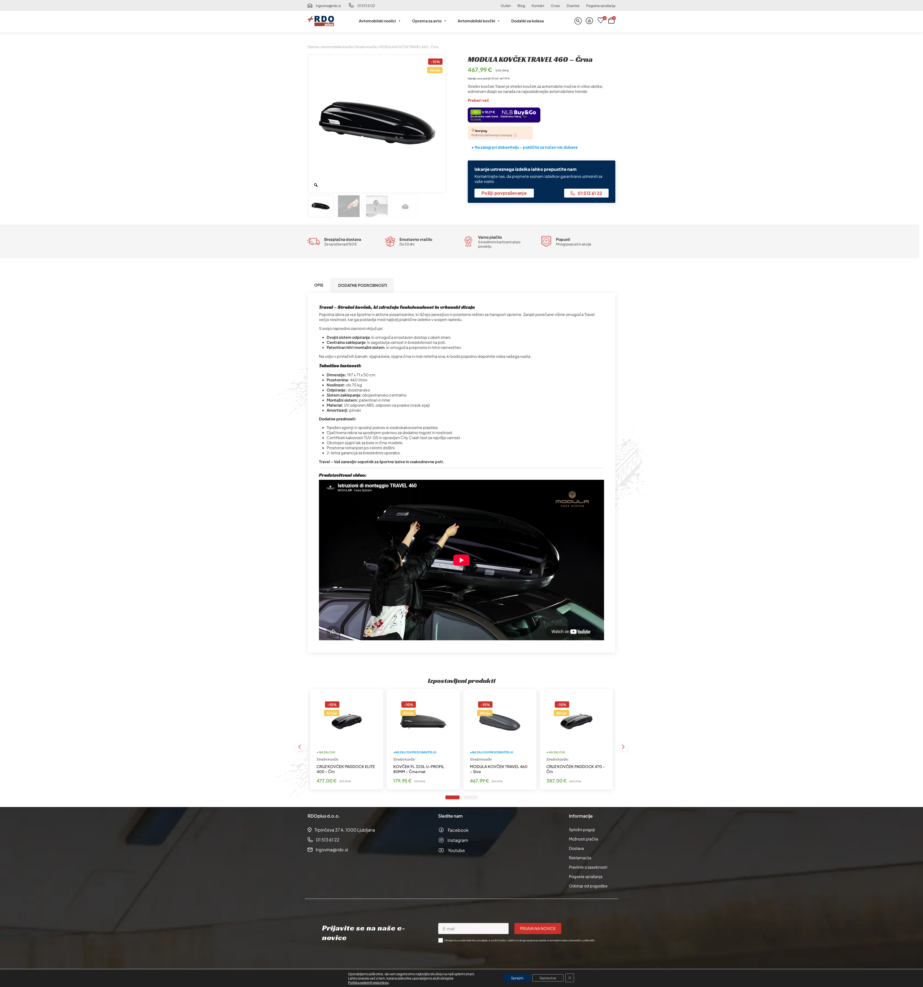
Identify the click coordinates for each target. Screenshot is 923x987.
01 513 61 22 (366, 5)
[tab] (319, 285)
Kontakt (538, 5)
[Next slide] (623, 747)
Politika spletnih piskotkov (368, 982)
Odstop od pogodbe (588, 885)
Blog (521, 5)
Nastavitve (548, 978)
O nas (555, 5)
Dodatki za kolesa (527, 20)
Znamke (573, 5)
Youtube (456, 850)
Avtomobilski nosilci (377, 20)
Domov (313, 47)
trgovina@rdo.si (328, 5)
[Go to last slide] (300, 747)
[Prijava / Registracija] (589, 21)
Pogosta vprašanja (600, 5)
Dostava (576, 848)
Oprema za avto (427, 20)
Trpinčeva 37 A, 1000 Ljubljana (345, 830)
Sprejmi (517, 978)
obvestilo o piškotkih (582, 940)
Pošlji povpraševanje (504, 193)
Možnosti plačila (583, 838)
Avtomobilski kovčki (476, 20)
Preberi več (478, 100)
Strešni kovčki (366, 47)
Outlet (506, 5)
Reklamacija (580, 857)
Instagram (458, 840)
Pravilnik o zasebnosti (588, 867)
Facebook (458, 830)
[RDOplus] (321, 21)
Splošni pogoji (582, 829)
